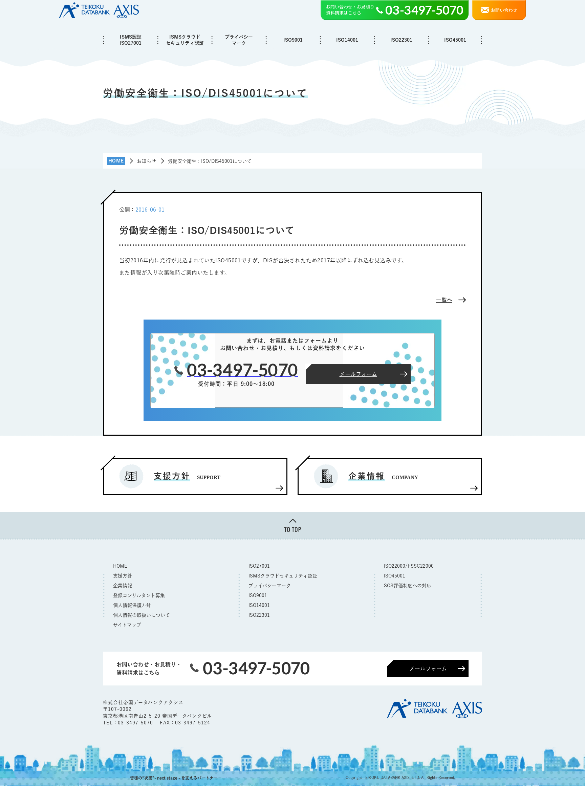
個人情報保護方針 (132, 605)
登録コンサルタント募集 (139, 595)
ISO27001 (259, 566)
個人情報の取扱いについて (141, 615)
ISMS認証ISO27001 (131, 40)
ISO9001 (293, 40)
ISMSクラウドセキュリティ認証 (185, 40)
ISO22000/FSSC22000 (409, 566)
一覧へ (444, 300)
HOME (120, 566)
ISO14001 (347, 40)
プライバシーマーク (239, 40)
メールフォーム (428, 668)
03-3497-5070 (136, 722)
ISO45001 (455, 40)
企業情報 (122, 585)
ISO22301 (401, 40)
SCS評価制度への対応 (407, 585)
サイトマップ (127, 625)
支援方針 (122, 575)
